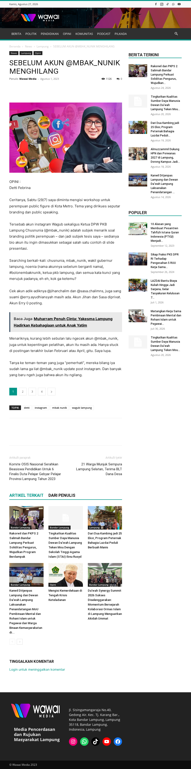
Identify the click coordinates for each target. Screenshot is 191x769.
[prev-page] (12, 642)
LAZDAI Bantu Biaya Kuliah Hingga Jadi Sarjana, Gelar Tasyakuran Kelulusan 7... (165, 289)
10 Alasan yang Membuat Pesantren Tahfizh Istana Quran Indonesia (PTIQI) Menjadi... (165, 232)
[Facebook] (155, 4)
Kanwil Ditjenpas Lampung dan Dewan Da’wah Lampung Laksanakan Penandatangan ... (164, 184)
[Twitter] (24, 89)
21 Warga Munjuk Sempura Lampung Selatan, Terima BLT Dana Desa (99, 469)
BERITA (16, 34)
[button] (176, 34)
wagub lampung (82, 407)
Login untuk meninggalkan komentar (37, 669)
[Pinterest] (35, 89)
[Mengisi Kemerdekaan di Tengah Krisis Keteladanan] (65, 575)
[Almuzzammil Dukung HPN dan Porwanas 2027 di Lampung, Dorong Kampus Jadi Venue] (138, 153)
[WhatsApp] (173, 4)
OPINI (67, 34)
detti (27, 407)
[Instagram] (161, 4)
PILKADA (121, 34)
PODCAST (103, 34)
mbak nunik (59, 407)
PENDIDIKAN (50, 34)
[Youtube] (179, 4)
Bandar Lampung (20, 527)
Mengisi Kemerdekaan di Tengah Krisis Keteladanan (65, 595)
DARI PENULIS (61, 495)
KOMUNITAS (84, 34)
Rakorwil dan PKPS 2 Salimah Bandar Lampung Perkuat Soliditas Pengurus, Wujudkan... (164, 75)
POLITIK (31, 34)
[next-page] (20, 642)
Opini (38, 53)
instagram (41, 407)
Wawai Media (28, 78)
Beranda (14, 46)
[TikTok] (167, 4)
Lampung (43, 46)
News (28, 46)
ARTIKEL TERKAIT (26, 495)
